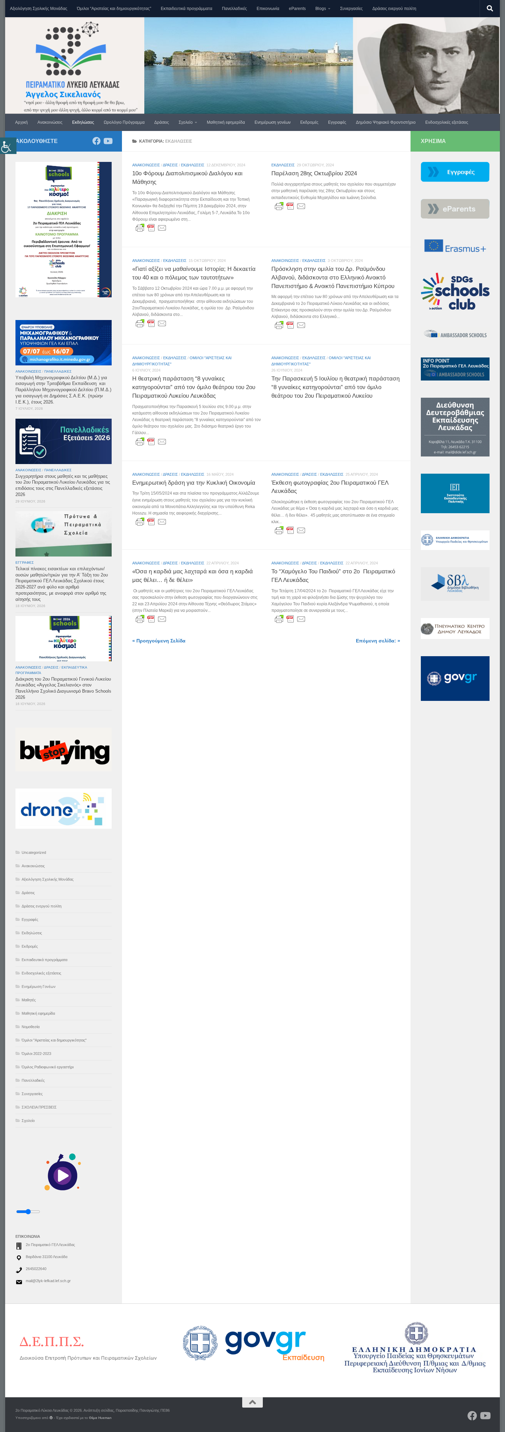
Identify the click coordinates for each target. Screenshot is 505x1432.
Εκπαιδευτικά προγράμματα (186, 8)
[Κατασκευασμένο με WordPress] (51, 1418)
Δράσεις (161, 122)
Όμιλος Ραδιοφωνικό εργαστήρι (48, 1067)
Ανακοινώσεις (50, 122)
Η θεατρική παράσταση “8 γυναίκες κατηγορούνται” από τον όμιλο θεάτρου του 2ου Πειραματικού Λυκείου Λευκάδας (193, 387)
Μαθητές (29, 1000)
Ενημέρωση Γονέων (39, 986)
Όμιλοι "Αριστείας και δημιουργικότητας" (54, 1040)
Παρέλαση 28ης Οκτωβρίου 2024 (314, 173)
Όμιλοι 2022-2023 (36, 1053)
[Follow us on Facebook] (96, 141)
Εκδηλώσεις (83, 122)
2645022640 (36, 1269)
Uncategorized (34, 852)
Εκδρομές (309, 122)
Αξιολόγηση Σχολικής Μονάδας (38, 8)
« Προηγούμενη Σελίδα (159, 640)
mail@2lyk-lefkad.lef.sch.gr (48, 1281)
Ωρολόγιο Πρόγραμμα (124, 122)
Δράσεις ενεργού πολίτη (394, 8)
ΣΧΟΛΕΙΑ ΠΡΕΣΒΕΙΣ (39, 1107)
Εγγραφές (337, 122)
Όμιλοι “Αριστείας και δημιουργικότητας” (114, 8)
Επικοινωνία (268, 8)
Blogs (320, 8)
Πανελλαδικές (234, 8)
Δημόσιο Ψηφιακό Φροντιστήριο (386, 122)
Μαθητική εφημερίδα (226, 122)
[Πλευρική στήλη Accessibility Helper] (8, 145)
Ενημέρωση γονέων (273, 122)
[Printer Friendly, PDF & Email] (151, 228)
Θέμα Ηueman (100, 1418)
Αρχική (21, 122)
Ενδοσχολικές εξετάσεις (446, 122)
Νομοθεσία (31, 1027)
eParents (297, 8)
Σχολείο (186, 122)
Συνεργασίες (351, 8)
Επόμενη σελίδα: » (378, 640)
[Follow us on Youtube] (107, 141)
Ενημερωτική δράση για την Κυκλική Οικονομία (193, 483)
